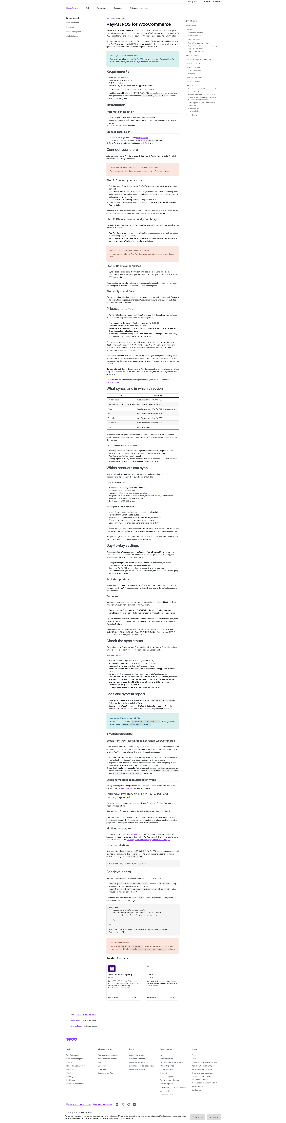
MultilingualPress (134, 834)
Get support (216, 2)
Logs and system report (125, 694)
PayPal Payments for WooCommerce (144, 62)
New (99, 1062)
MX (154, 89)
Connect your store (122, 149)
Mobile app (70, 1080)
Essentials (102, 1066)
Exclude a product (140, 493)
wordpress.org (142, 137)
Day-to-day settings (122, 545)
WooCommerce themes (107, 1059)
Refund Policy (197, 1086)
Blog (162, 1055)
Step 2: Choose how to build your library (131, 219)
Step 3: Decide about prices (123, 266)
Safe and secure (77, 1026)
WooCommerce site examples (172, 1062)
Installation (115, 105)
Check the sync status (124, 641)
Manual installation (118, 131)
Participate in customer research (173, 1087)
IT (147, 89)
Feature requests (167, 1076)
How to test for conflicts (148, 765)
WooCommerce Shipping (120, 974)
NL (138, 89)
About (194, 1055)
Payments (70, 1062)
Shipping (69, 1076)
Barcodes (112, 596)
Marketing (70, 1069)
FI (131, 89)
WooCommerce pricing (75, 1059)
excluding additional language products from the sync (148, 839)
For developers (118, 872)
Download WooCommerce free (204, 1062)
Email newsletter (166, 1069)
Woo (111, 977)
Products (70, 27)
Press (194, 1059)
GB (118, 89)
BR (150, 89)
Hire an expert (205, 2)
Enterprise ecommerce (75, 1084)
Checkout (70, 1073)
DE (141, 89)
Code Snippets (72, 36)
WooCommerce (72, 23)
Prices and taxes (161, 171)
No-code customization (75, 1066)
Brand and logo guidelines (202, 1073)
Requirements (117, 71)
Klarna (149, 974)
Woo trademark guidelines (202, 1069)
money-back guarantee (86, 1014)
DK (135, 89)
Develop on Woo (193, 2)
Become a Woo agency (138, 1062)
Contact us (196, 1090)
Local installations (117, 845)
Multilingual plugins (118, 828)
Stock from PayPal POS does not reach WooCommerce (140, 740)
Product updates (167, 1066)
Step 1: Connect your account (125, 180)
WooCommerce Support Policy (204, 1083)
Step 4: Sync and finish (121, 291)
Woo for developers (137, 1055)
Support (73, 1020)
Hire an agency (166, 1084)
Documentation (166, 1059)
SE (125, 89)
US (115, 89)
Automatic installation (120, 111)
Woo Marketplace (73, 31)
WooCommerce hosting (169, 1080)
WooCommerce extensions (108, 1055)
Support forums (166, 1094)
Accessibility (165, 1091)
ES (145, 89)
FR (122, 89)
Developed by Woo (105, 1073)
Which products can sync (127, 468)
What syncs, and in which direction (134, 388)
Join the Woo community (202, 1066)
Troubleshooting (119, 734)
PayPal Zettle (110, 18)
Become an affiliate (137, 1069)
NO (128, 89)
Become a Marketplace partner (141, 1066)
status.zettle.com (126, 788)
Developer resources (137, 1059)
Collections (102, 1069)
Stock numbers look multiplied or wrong (131, 779)
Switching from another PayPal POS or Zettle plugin (138, 811)
